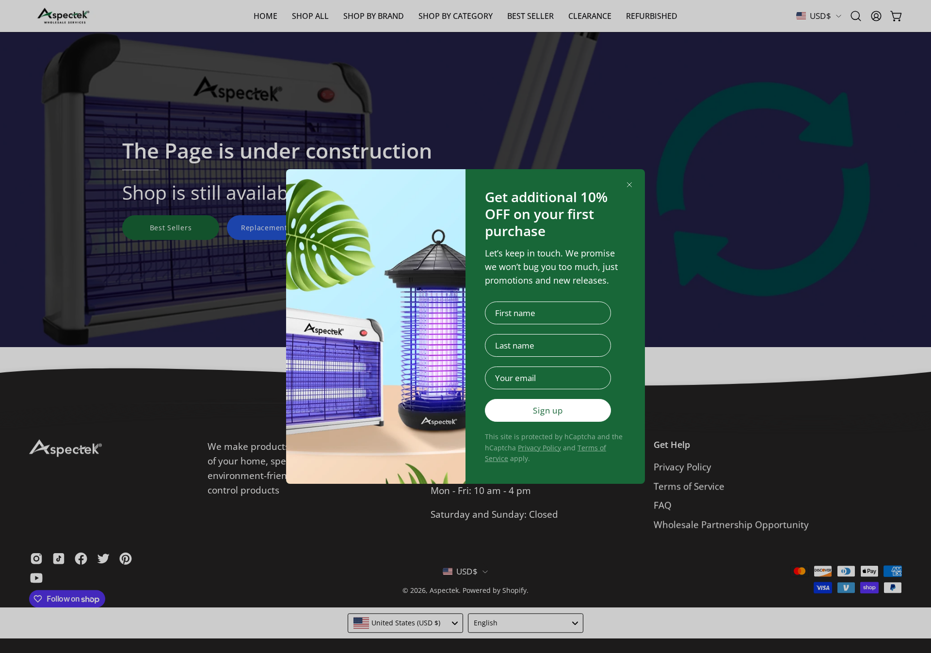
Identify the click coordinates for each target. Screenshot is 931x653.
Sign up (548, 410)
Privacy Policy (539, 447)
